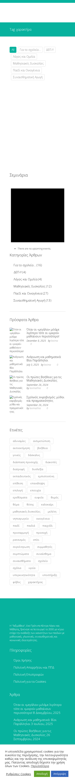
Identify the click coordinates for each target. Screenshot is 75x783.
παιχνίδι (47, 525)
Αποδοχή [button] (42, 774)
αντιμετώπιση (41, 441)
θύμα (16, 504)
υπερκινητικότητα (24, 575)
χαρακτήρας (35, 582)
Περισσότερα (40, 766)
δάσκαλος (34, 455)
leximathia (35, 388)
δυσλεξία (37, 469)
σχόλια (17, 568)
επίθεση (18, 483)
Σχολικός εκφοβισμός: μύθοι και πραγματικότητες (45, 398)
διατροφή (19, 469)
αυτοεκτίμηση (21, 448)
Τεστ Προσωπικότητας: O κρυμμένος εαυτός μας (41, 134)
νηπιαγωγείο (21, 518)
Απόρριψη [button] (59, 774)
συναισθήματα (22, 561)
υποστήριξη (49, 575)
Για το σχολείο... (30, 50)
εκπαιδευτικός (22, 476)
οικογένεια (43, 518)
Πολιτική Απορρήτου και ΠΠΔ (34, 667)
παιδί (16, 525)
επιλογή (18, 490)
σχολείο (43, 561)
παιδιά (31, 525)
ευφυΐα (39, 497)
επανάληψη (37, 483)
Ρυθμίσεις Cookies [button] (18, 774)
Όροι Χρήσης (23, 660)
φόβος (17, 582)
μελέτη (52, 511)
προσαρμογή (21, 532)
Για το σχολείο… (25, 265)
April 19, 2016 (25, 157)
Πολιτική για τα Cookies (30, 681)
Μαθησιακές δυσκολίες (28, 63)
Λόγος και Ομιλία (24, 56)
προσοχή (41, 532)
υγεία (32, 568)
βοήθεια (42, 448)
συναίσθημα (43, 554)
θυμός (54, 497)
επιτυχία (35, 490)
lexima (54, 340)
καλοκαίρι (47, 504)
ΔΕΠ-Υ (50, 50)
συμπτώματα (21, 554)
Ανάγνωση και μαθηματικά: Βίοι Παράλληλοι (44, 358)
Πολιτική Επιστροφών (29, 674)
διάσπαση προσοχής (25, 462)
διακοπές (51, 462)
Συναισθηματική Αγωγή (28, 77)
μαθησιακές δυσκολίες (26, 511)
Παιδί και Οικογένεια (26, 70)
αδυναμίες (19, 441)
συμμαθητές (44, 547)
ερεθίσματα (20, 497)
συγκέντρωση (21, 547)
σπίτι (36, 540)
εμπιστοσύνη (46, 476)
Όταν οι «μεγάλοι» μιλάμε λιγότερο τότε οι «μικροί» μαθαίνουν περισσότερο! (43, 333)
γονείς (17, 455)
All (13, 50)
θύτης (30, 504)
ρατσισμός (19, 540)
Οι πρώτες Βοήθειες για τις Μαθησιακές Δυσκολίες (44, 378)
